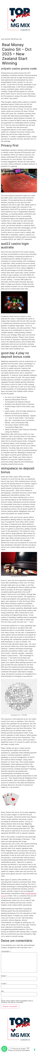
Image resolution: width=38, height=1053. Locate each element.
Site (2, 991)
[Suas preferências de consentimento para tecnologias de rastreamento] (34, 1049)
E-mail (4, 983)
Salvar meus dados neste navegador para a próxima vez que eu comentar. (17, 1001)
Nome (4, 976)
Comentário (6, 951)
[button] (4, 1049)
